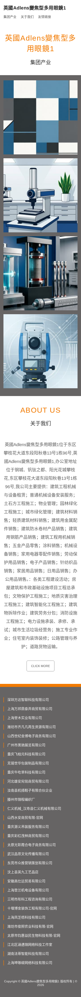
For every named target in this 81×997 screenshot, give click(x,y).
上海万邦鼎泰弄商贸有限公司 (29, 709)
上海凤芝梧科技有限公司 (26, 917)
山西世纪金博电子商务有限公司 (31, 736)
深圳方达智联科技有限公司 (28, 700)
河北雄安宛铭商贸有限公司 (28, 781)
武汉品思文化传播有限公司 (28, 854)
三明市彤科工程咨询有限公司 (29, 899)
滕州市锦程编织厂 (21, 799)
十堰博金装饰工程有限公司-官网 (32, 908)
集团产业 (9, 17)
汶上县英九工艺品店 (22, 872)
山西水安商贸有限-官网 (25, 817)
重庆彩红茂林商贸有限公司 (28, 836)
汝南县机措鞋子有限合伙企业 (29, 790)
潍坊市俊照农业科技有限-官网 (30, 926)
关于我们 (27, 17)
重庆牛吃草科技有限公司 (26, 772)
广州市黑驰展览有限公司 (26, 745)
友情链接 (44, 17)
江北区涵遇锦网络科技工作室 (29, 944)
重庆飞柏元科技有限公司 (26, 754)
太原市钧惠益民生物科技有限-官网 (33, 935)
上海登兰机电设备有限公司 (28, 890)
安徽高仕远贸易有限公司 (26, 881)
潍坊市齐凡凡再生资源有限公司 (31, 727)
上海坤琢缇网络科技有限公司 (29, 963)
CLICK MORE (40, 666)
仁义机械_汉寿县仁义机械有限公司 (34, 808)
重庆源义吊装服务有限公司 (28, 827)
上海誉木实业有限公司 (24, 718)
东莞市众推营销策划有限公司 (29, 863)
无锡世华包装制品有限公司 (28, 763)
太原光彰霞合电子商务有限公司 (31, 845)
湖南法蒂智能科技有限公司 (28, 954)
